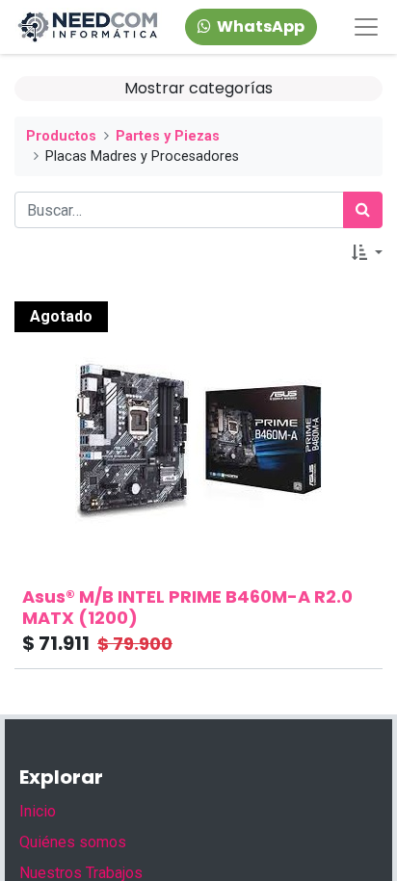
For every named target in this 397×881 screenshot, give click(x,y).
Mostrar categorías (198, 88)
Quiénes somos (72, 842)
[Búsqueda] (363, 210)
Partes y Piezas (168, 136)
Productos (61, 136)
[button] (367, 253)
